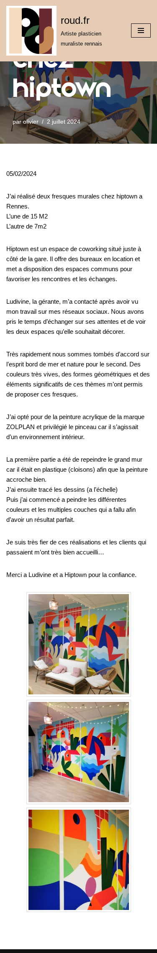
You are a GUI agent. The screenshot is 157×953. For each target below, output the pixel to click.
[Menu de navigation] (141, 30)
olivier (31, 122)
